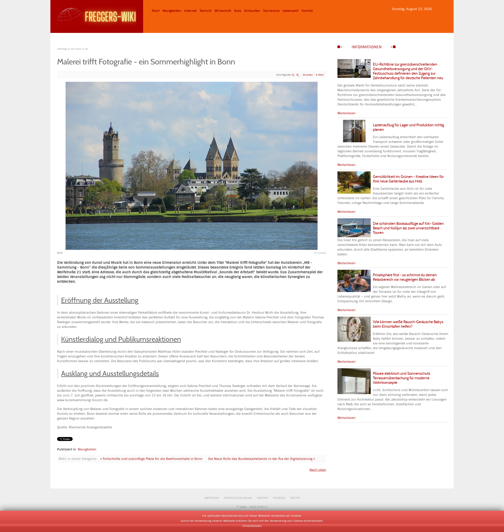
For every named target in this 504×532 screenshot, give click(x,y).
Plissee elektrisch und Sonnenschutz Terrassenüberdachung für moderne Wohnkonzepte (401, 378)
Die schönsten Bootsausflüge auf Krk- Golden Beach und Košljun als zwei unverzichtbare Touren (408, 228)
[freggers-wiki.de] (96, 16)
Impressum (211, 498)
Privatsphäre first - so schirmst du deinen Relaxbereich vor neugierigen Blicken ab (405, 277)
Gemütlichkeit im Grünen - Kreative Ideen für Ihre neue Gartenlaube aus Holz (408, 178)
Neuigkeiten (87, 449)
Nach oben (317, 470)
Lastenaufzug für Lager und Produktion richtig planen (408, 127)
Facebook (279, 498)
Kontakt (262, 498)
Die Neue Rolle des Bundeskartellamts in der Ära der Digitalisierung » (261, 459)
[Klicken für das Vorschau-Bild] (192, 166)
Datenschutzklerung (238, 498)
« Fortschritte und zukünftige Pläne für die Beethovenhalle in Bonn (151, 459)
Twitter (295, 498)
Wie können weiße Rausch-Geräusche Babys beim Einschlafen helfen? (408, 324)
